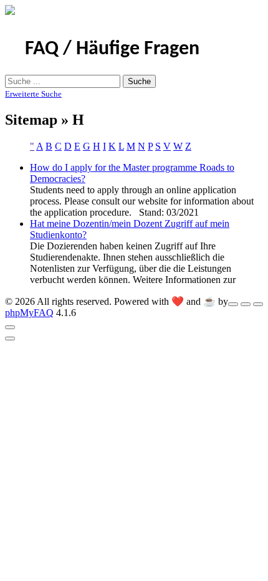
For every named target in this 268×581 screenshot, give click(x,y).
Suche (139, 81)
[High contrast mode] (258, 304)
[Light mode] (233, 304)
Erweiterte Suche (33, 93)
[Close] (10, 327)
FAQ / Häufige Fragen (112, 49)
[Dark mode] (246, 304)
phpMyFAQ (29, 312)
